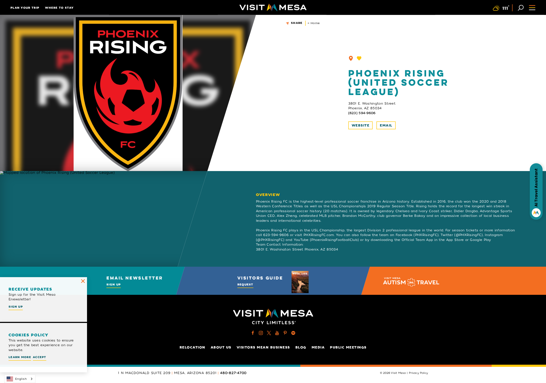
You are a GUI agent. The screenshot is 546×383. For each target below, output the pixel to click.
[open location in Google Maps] (123, 219)
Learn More (20, 357)
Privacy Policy (418, 372)
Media (318, 347)
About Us (221, 347)
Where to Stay (59, 7)
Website (361, 125)
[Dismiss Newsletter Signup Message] (83, 281)
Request (245, 284)
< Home (314, 23)
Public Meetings (348, 347)
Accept (39, 357)
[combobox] (19, 379)
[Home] (273, 7)
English (21, 378)
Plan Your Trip (24, 7)
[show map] (350, 58)
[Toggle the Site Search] (521, 7)
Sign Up (113, 284)
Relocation (192, 347)
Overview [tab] (268, 195)
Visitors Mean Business (263, 347)
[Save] (359, 58)
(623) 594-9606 (362, 113)
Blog (300, 347)
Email (386, 125)
